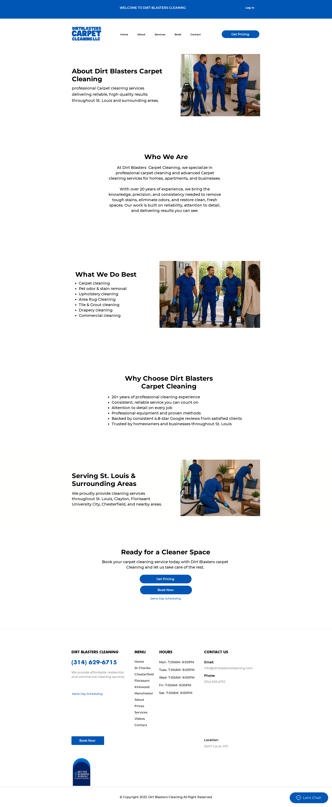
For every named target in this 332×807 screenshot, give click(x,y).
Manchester (143, 693)
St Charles (142, 668)
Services (140, 712)
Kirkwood (141, 687)
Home (139, 661)
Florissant (142, 680)
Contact (140, 725)
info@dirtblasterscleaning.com (228, 668)
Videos (139, 719)
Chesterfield (144, 674)
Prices (139, 706)
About (139, 700)
